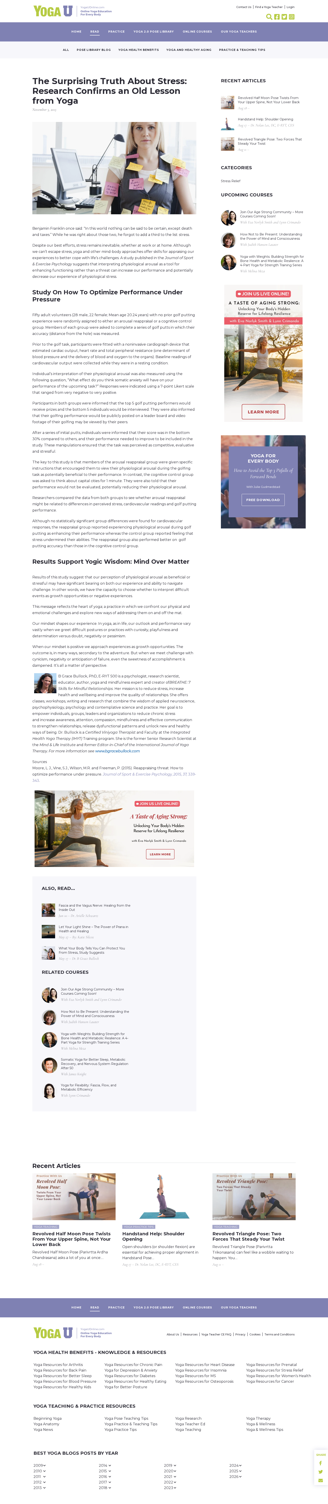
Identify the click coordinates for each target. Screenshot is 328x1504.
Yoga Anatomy (46, 1424)
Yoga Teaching (188, 1430)
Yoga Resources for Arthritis (58, 1365)
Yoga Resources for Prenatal (271, 1365)
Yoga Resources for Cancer (270, 1381)
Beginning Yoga (47, 1418)
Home (76, 31)
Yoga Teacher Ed (190, 1424)
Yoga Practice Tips (120, 1430)
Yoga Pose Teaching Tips (126, 1418)
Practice (116, 31)
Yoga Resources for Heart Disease (205, 1365)
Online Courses (197, 31)
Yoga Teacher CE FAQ (216, 1334)
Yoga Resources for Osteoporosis (204, 1381)
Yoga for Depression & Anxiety (130, 1370)
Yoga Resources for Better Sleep (62, 1376)
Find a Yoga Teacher (269, 7)
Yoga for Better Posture (125, 1387)
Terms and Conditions (279, 1334)
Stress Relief (230, 181)
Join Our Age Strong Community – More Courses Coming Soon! (92, 991)
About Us (173, 1334)
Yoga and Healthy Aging (189, 50)
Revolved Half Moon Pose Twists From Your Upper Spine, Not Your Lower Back (269, 100)
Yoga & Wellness (260, 1424)
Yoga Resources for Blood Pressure (64, 1381)
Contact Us (243, 7)
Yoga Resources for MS (195, 1376)
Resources (190, 1334)
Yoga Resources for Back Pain (59, 1370)
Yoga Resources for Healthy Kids (62, 1387)
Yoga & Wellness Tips (264, 1430)
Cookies (254, 1334)
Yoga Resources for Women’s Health (278, 1376)
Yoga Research (188, 1418)
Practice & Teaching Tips (242, 50)
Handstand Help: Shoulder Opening (265, 119)
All (66, 50)
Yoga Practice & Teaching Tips (130, 1424)
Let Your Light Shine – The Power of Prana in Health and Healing (93, 929)
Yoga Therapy (258, 1418)
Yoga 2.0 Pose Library (154, 31)
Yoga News (43, 1430)
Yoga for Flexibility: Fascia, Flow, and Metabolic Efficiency (88, 1087)
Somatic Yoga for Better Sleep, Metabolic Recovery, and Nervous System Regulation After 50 (94, 1064)
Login (291, 7)
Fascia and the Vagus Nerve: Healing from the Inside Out (95, 908)
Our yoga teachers (239, 31)
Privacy (240, 1334)
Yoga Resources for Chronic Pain (133, 1365)
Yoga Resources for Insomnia (200, 1370)
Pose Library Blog (94, 50)
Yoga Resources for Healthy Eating (135, 1381)
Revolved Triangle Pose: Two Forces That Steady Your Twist (270, 141)
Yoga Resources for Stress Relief (274, 1370)
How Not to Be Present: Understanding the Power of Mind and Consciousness (95, 1014)
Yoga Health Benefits (138, 50)
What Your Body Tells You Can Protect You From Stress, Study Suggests (92, 950)
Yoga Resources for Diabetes (129, 1376)
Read (94, 31)
